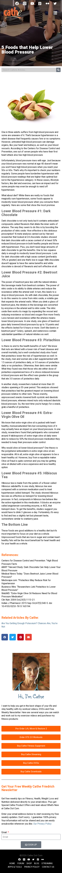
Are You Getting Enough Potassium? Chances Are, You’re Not (29, 625)
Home (12, 863)
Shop (29, 863)
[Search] (58, 70)
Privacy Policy (32, 866)
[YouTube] (32, 3)
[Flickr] (47, 3)
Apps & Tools (15, 866)
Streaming (47, 863)
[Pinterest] (39, 3)
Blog (36, 863)
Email (4, 832)
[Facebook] (17, 3)
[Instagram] (24, 3)
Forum (20, 863)
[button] (4, 637)
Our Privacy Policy (42, 824)
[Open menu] (55, 13)
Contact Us (48, 866)
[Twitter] (55, 3)
